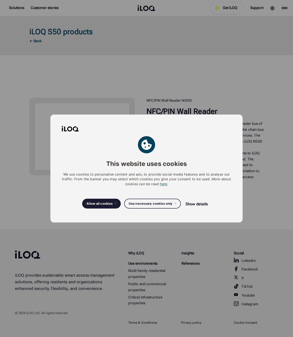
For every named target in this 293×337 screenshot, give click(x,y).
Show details (197, 204)
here (163, 184)
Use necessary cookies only (151, 204)
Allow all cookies (99, 204)
